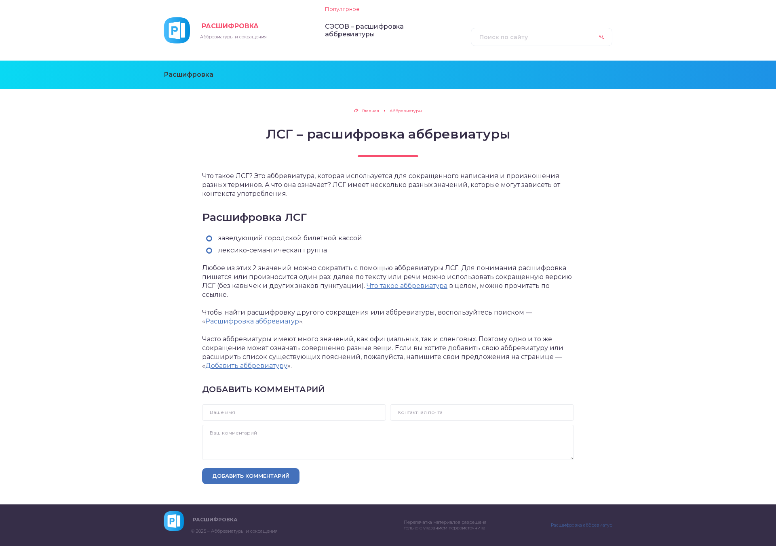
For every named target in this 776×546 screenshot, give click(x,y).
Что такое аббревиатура (407, 286)
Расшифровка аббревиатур (252, 321)
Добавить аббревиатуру (246, 366)
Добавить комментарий (250, 475)
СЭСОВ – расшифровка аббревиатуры (364, 30)
